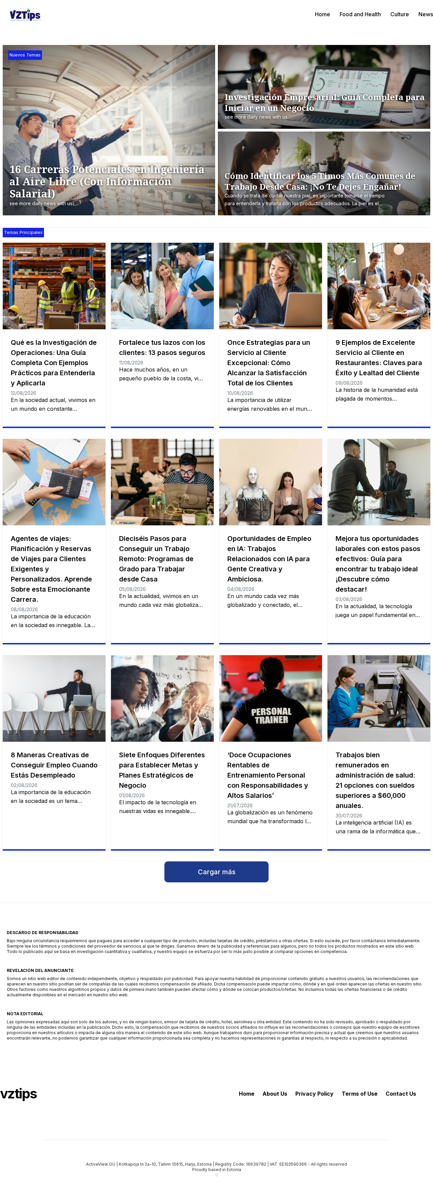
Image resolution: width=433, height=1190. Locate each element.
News (425, 14)
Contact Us (401, 1093)
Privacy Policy (314, 1093)
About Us (275, 1093)
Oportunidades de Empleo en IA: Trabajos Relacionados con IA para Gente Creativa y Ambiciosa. (269, 558)
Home (322, 14)
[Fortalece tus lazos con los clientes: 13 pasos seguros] (162, 286)
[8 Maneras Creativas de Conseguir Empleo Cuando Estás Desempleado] (54, 698)
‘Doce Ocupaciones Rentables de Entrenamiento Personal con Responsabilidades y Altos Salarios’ (267, 775)
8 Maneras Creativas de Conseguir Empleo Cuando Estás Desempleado (54, 765)
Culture (399, 14)
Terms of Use (360, 1093)
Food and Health (360, 14)
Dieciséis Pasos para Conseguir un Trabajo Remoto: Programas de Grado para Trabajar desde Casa (156, 558)
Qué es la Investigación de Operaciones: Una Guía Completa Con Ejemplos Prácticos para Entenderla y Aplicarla (54, 362)
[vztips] (25, 14)
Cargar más (216, 872)
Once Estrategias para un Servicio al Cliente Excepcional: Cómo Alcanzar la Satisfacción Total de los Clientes (268, 362)
